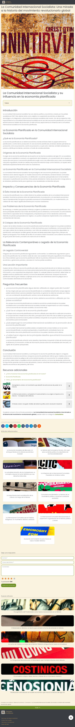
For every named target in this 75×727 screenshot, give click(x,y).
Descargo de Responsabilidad (9, 718)
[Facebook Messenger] (7, 426)
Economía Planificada (13, 377)
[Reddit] (39, 426)
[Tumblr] (23, 426)
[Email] (35, 426)
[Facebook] (3, 426)
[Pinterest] (15, 426)
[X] (11, 426)
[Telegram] (31, 426)
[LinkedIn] (27, 426)
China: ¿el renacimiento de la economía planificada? (23, 380)
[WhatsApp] (19, 426)
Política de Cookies (6, 720)
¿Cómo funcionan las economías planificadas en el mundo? (26, 374)
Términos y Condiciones (7, 722)
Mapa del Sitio (5, 724)
